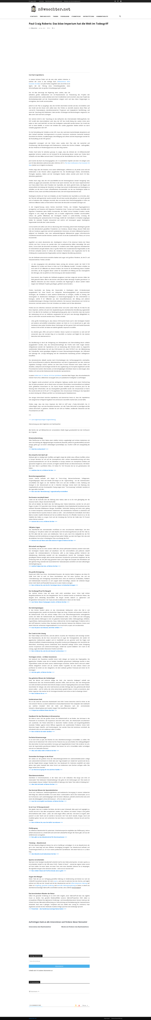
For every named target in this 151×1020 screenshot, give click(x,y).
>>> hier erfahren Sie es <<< (38, 693)
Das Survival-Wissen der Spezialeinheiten (43, 790)
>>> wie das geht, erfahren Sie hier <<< (41, 672)
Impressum (107, 1018)
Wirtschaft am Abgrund (37, 546)
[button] (120, 16)
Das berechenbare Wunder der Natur (42, 893)
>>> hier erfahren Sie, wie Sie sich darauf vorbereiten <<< (47, 651)
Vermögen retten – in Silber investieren (43, 657)
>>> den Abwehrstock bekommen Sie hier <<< (44, 854)
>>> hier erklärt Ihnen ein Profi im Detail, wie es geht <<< (47, 871)
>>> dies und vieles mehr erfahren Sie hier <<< (44, 750)
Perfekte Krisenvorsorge (37, 737)
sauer (55, 881)
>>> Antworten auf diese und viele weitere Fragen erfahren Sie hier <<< (52, 540)
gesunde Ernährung (48, 885)
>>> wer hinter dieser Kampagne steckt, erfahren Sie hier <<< (49, 602)
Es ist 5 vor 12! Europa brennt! (39, 807)
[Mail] (115, 1)
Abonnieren (59, 966)
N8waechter (34, 28)
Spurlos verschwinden (36, 860)
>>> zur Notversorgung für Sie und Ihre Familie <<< (45, 769)
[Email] (49, 915)
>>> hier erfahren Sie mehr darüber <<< (42, 731)
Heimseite (41, 1)
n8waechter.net (32, 1018)
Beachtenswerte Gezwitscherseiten (53, 1)
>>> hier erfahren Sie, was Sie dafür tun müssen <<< (46, 822)
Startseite (33, 16)
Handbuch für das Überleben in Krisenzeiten (44, 716)
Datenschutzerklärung (116, 1018)
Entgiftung (38, 885)
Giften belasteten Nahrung (79, 883)
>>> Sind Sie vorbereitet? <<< (38, 449)
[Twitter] (45, 915)
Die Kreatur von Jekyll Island (38, 497)
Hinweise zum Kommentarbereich (72, 1)
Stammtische (76, 16)
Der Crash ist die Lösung (37, 633)
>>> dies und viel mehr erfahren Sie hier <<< (43, 784)
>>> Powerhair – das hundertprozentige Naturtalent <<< (47, 909)
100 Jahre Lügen (34, 527)
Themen (55, 16)
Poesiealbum (65, 16)
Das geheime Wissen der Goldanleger (42, 678)
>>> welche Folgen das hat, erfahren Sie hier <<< (44, 566)
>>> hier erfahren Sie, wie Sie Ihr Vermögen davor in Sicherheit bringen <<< (53, 585)
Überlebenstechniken (36, 775)
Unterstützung (88, 16)
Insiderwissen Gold (35, 699)
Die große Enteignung (36, 572)
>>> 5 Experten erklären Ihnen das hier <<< (43, 710)
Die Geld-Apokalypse (36, 608)
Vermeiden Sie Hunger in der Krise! (41, 756)
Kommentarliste (102, 16)
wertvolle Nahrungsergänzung (66, 885)
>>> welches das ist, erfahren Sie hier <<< (42, 470)
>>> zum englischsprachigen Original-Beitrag (42, 419)
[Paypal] (118, 1)
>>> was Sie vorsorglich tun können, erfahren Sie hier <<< (47, 801)
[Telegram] (121, 1)
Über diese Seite (45, 16)
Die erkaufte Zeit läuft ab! (38, 455)
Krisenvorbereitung (36, 438)
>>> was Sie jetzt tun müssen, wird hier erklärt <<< (45, 627)
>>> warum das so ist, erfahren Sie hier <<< (43, 521)
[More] (54, 915)
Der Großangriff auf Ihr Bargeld (40, 591)
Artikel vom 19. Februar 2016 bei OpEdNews (48, 375)
